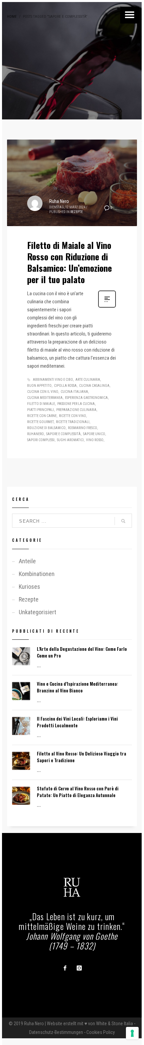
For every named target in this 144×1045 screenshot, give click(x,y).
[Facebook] (65, 968)
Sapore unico (94, 434)
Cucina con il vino (42, 392)
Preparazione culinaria (76, 410)
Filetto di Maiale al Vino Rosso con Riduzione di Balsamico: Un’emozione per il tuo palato (69, 262)
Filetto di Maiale (41, 404)
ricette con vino (72, 416)
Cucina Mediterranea (45, 398)
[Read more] (107, 307)
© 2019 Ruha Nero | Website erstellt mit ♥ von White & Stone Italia (71, 1023)
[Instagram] (79, 968)
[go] (123, 521)
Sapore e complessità (63, 434)
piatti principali (40, 410)
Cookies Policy (100, 1032)
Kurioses (29, 586)
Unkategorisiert (37, 612)
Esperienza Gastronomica (86, 398)
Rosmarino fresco (82, 428)
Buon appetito (39, 385)
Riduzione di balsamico (46, 428)
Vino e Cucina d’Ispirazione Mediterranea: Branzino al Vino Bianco (77, 687)
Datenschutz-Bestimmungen (56, 1032)
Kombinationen (37, 573)
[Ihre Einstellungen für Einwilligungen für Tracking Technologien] (132, 1033)
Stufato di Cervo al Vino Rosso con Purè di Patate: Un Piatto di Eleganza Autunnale (78, 791)
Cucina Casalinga (94, 385)
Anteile (27, 561)
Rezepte (76, 212)
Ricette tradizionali (72, 422)
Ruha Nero (59, 201)
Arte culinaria (87, 379)
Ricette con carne (42, 416)
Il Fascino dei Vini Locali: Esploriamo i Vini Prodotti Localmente (77, 722)
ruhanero (35, 434)
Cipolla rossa (65, 385)
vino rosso (94, 440)
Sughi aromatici (70, 440)
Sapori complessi (41, 440)
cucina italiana (74, 392)
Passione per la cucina (76, 404)
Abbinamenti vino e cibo (53, 379)
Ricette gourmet (40, 422)
